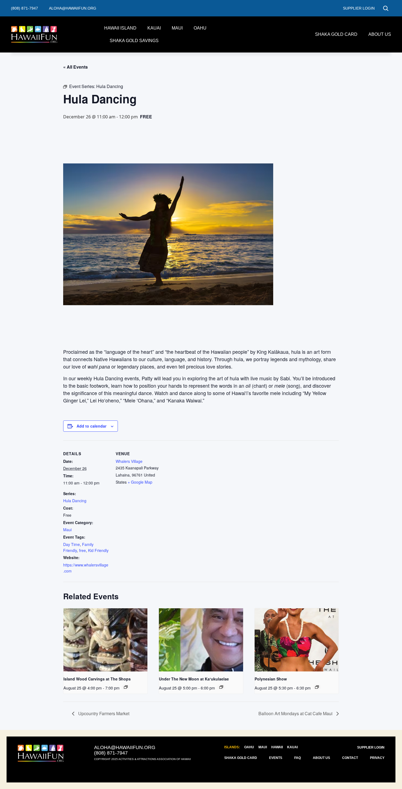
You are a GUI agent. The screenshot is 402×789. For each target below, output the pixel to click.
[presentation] (105, 639)
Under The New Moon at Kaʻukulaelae (194, 679)
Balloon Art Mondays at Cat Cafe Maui (296, 713)
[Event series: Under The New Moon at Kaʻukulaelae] (221, 687)
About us (379, 34)
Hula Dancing (74, 500)
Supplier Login (370, 747)
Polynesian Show (271, 679)
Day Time (71, 544)
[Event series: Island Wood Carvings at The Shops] (126, 687)
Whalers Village (129, 461)
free (82, 550)
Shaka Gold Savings (134, 40)
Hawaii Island (120, 28)
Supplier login (359, 8)
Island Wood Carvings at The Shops (97, 679)
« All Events (75, 67)
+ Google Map (140, 482)
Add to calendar (91, 426)
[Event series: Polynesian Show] (317, 687)
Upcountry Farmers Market (103, 713)
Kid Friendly (98, 550)
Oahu (200, 28)
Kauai (154, 28)
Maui (177, 28)
